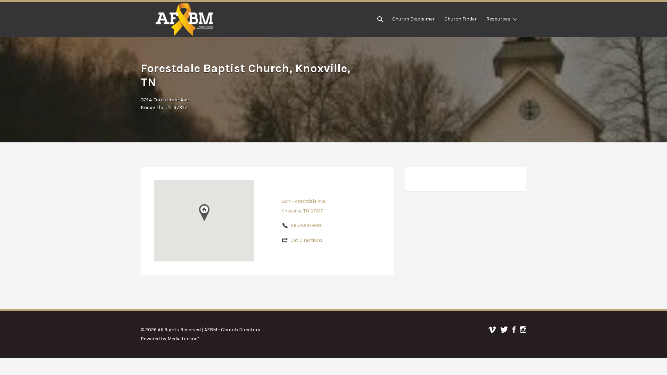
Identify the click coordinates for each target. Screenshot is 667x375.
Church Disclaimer (413, 19)
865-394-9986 (306, 225)
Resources (498, 19)
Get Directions (306, 240)
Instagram (523, 329)
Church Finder (460, 19)
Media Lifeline (182, 339)
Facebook (514, 329)
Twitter (504, 329)
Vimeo (492, 329)
